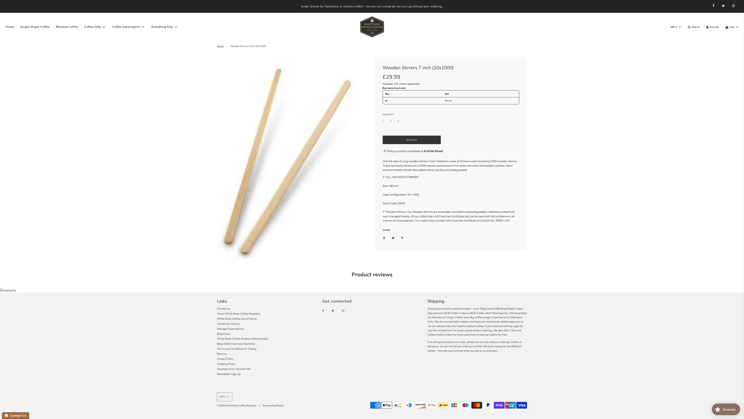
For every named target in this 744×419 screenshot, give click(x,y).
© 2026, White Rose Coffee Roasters (236, 405)
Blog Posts (223, 334)
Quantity (388, 114)
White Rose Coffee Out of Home (237, 318)
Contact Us (17, 415)
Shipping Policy (226, 364)
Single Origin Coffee (35, 27)
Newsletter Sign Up (229, 374)
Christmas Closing (228, 324)
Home (10, 27)
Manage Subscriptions (230, 329)
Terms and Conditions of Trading (236, 349)
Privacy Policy (225, 359)
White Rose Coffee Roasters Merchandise (242, 338)
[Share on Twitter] (393, 238)
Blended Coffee (67, 27)
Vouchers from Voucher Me (234, 369)
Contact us (223, 308)
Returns (222, 354)
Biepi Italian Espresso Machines (236, 343)
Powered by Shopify (273, 405)
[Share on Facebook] (384, 238)
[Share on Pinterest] (402, 238)
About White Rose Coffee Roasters (238, 313)
